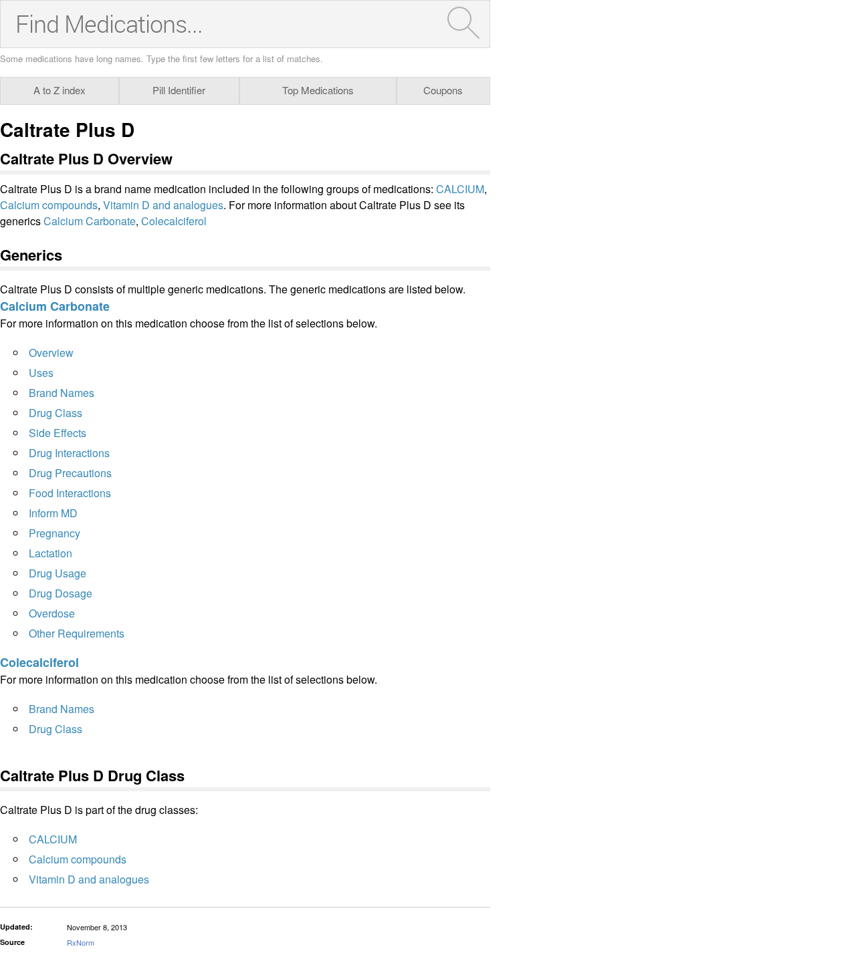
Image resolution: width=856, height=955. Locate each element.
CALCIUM (460, 188)
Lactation (50, 553)
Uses (41, 372)
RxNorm (80, 942)
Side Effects (57, 432)
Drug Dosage (60, 593)
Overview (51, 352)
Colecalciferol (174, 221)
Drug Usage (57, 573)
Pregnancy (54, 533)
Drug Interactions (69, 452)
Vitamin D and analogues (163, 205)
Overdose (52, 613)
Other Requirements (76, 633)
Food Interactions (70, 493)
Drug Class (55, 412)
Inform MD (53, 513)
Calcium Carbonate (89, 221)
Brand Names (61, 392)
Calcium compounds (49, 205)
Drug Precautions (70, 473)
